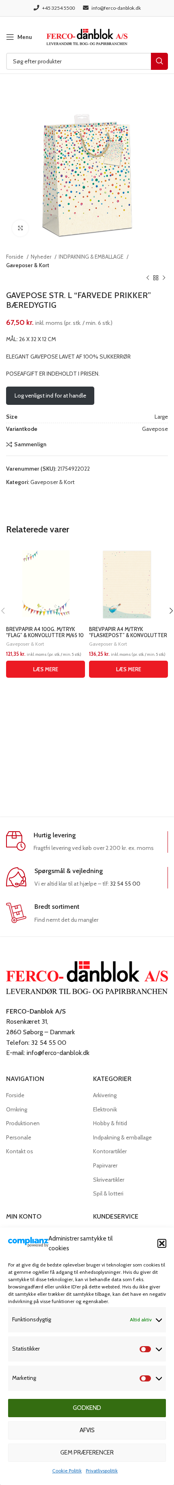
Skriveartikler (108, 1179)
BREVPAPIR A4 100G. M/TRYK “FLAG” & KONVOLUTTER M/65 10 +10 (45, 635)
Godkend (87, 1408)
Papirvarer (105, 1165)
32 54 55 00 (125, 883)
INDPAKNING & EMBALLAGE (92, 256)
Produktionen (23, 1123)
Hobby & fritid (110, 1123)
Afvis (87, 1430)
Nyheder (42, 256)
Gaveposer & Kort (27, 265)
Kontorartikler (110, 1151)
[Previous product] (148, 278)
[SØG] (159, 61)
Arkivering (105, 1095)
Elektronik (105, 1109)
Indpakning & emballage (122, 1137)
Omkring (16, 1109)
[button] (162, 1243)
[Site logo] (87, 36)
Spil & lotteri (108, 1193)
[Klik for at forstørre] (20, 228)
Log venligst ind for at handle (50, 395)
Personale (18, 1137)
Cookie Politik (67, 1471)
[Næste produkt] (164, 278)
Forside (15, 256)
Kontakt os (19, 1151)
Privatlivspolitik (102, 1471)
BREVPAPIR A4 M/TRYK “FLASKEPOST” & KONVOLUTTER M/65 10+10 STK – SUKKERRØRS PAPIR (128, 638)
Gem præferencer (87, 1452)
